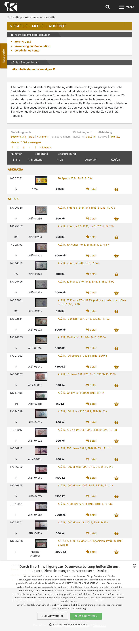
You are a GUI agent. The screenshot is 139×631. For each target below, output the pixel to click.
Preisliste (115, 136)
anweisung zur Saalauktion (32, 46)
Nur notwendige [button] (53, 616)
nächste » (46, 147)
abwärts (91, 136)
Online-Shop (14, 17)
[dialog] (69, 596)
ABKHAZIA (15, 169)
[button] (69, 624)
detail (93, 189)
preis (31, 136)
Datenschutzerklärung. (74, 608)
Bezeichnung (18, 136)
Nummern (42, 136)
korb (17, 41)
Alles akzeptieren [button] (86, 616)
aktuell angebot (33, 17)
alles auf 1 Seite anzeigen (26, 142)
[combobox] (134, 566)
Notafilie (50, 17)
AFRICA (13, 199)
